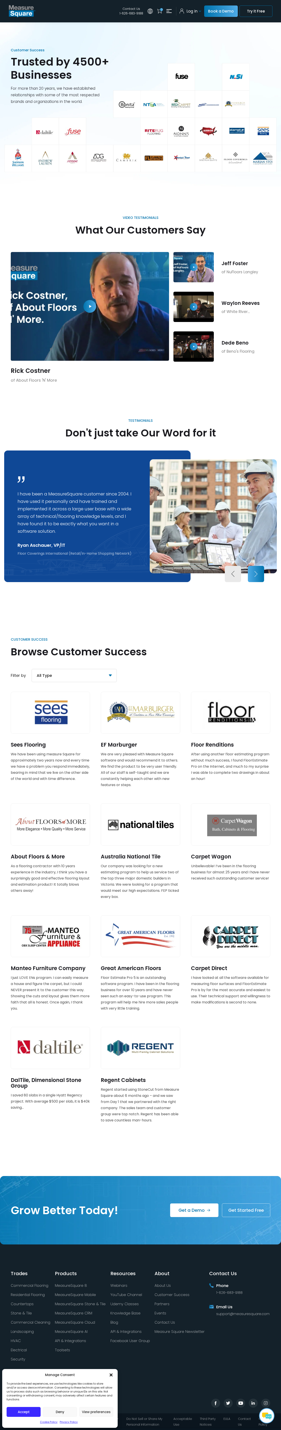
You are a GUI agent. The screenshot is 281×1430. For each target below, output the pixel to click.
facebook (215, 1403)
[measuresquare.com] (22, 11)
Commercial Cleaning (30, 1322)
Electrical (19, 1350)
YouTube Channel (126, 1294)
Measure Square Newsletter (180, 1331)
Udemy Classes (124, 1304)
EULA (226, 1419)
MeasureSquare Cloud (75, 1322)
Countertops (22, 1304)
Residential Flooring (28, 1294)
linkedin (253, 1403)
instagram (265, 1403)
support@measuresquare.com (243, 1313)
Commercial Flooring (29, 1285)
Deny (60, 1412)
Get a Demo (191, 1210)
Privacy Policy (69, 1422)
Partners (162, 1304)
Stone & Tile (21, 1313)
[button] (111, 1375)
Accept (24, 1412)
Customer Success (172, 1294)
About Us (163, 1285)
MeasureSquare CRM (73, 1313)
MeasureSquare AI (71, 1331)
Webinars (118, 1285)
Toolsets (62, 1350)
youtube (240, 1403)
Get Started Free (246, 1210)
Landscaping (22, 1331)
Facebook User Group (130, 1340)
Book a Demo (221, 11)
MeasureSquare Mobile (75, 1294)
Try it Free (256, 11)
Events (160, 1313)
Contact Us (131, 9)
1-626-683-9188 (131, 13)
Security (18, 1359)
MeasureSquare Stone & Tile (80, 1304)
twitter (228, 1403)
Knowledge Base (125, 1313)
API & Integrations (70, 1340)
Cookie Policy (49, 1422)
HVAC (16, 1340)
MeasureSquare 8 (71, 1285)
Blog (114, 1322)
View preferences (96, 1412)
